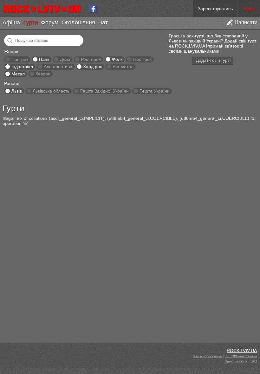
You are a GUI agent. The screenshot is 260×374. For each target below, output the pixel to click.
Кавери (43, 73)
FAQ (253, 361)
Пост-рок (142, 59)
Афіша (11, 22)
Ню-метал (123, 66)
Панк (44, 59)
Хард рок (92, 66)
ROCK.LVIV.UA (242, 350)
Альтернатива (58, 66)
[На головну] (44, 8)
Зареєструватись (215, 8)
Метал (18, 73)
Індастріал (22, 66)
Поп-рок (19, 59)
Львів (16, 91)
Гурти (30, 22)
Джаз (65, 59)
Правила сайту (236, 361)
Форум (49, 22)
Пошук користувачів (207, 356)
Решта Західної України (104, 91)
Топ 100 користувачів (241, 356)
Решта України (155, 91)
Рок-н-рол (91, 59)
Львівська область (51, 91)
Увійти (249, 8)
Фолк (117, 59)
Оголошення (78, 22)
